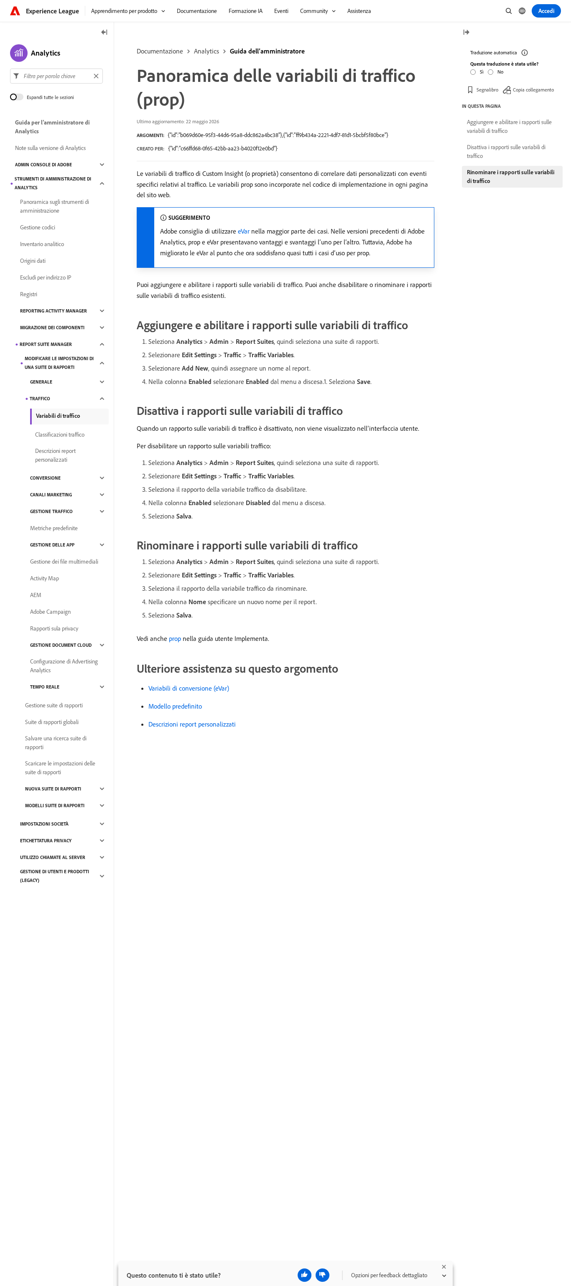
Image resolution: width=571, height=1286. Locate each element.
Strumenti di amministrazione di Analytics (53, 183)
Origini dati (33, 260)
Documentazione (160, 51)
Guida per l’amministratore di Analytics (52, 127)
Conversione (45, 478)
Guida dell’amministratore (267, 51)
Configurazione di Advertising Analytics (64, 666)
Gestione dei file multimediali (64, 561)
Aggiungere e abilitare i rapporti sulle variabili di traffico (509, 126)
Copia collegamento (533, 89)
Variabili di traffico (58, 415)
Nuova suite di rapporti (53, 789)
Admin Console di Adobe (43, 165)
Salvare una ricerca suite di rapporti (56, 742)
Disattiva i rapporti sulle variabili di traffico (506, 151)
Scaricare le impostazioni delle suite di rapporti (60, 768)
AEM (35, 595)
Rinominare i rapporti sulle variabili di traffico (510, 176)
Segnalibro (487, 89)
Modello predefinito (175, 706)
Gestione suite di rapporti (54, 705)
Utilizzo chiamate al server (52, 857)
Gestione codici (37, 227)
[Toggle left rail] (104, 33)
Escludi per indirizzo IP (45, 277)
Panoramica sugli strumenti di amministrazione (54, 206)
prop (175, 638)
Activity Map (44, 578)
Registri (28, 294)
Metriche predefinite (54, 528)
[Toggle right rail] (466, 33)
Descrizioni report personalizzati (192, 724)
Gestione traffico (51, 511)
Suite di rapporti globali (52, 722)
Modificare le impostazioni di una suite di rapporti (59, 363)
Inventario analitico (42, 244)
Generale (41, 382)
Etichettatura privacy (45, 841)
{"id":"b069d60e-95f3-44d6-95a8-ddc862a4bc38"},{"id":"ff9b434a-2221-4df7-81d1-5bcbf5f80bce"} (278, 135)
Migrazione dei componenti (52, 327)
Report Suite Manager (46, 344)
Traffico (40, 399)
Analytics (206, 51)
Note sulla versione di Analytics (50, 148)
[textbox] (56, 76)
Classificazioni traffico (59, 434)
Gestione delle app (52, 545)
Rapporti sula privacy (54, 628)
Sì (482, 72)
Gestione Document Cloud (61, 645)
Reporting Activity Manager (53, 311)
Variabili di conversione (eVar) (188, 688)
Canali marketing (51, 495)
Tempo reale (44, 687)
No (500, 72)
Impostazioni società (44, 824)
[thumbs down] (322, 1275)
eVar (244, 231)
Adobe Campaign (50, 611)
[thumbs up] (304, 1275)
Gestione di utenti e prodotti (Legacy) (54, 876)
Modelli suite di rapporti (54, 805)
